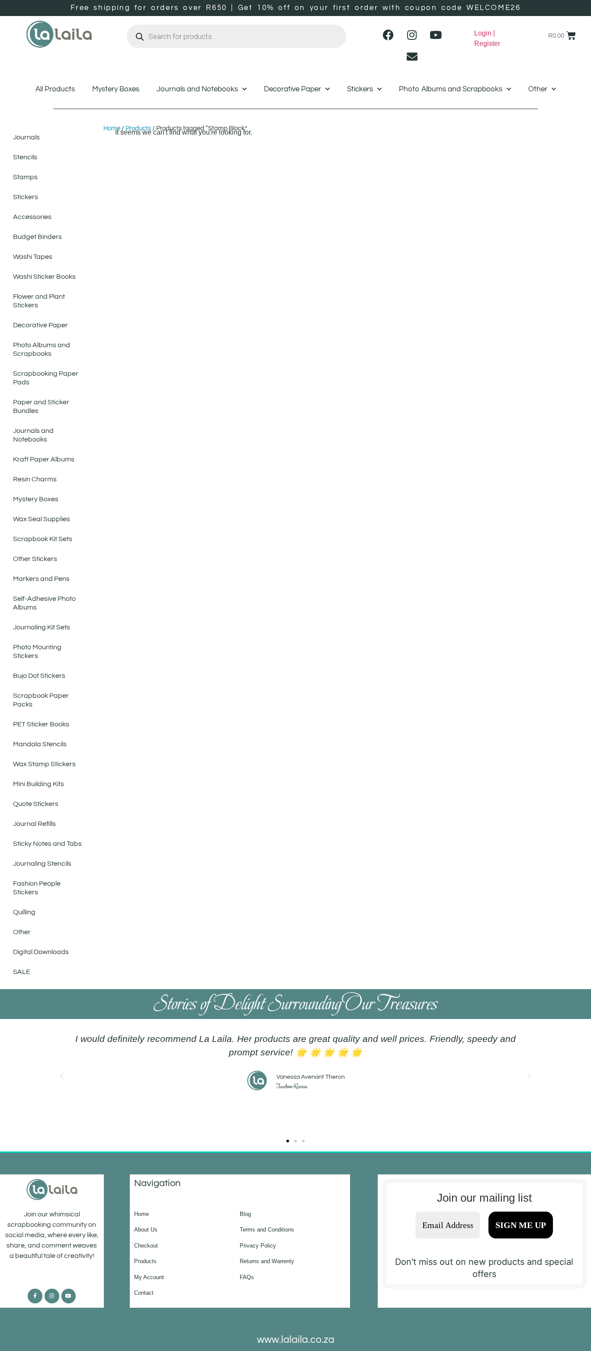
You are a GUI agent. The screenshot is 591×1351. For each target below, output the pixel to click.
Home (111, 128)
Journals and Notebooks (197, 89)
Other (537, 89)
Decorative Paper (292, 89)
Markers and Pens (41, 578)
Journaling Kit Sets (41, 627)
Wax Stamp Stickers (44, 764)
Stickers (360, 89)
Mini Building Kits (38, 783)
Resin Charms (35, 479)
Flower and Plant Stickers (39, 301)
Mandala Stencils (40, 744)
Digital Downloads (41, 951)
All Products (55, 89)
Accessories (32, 216)
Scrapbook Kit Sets (42, 538)
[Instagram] (412, 34)
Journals (26, 137)
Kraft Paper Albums (43, 459)
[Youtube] (435, 34)
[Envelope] (412, 56)
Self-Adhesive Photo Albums (44, 603)
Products (138, 128)
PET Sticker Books (41, 724)
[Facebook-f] (35, 1296)
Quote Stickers (35, 803)
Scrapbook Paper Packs (41, 700)
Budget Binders (37, 236)
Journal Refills (34, 823)
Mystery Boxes (115, 89)
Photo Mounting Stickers (37, 651)
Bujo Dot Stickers (39, 675)
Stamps (25, 177)
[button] (62, 1076)
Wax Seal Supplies (41, 519)
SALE (21, 971)
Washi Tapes (32, 256)
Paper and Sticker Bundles (41, 406)
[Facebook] (388, 34)
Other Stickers (35, 558)
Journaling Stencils (42, 863)
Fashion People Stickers (37, 888)
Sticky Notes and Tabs (47, 843)
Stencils (25, 157)
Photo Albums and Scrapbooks (450, 89)
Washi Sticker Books (44, 276)
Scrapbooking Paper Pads (45, 378)
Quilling (24, 912)
